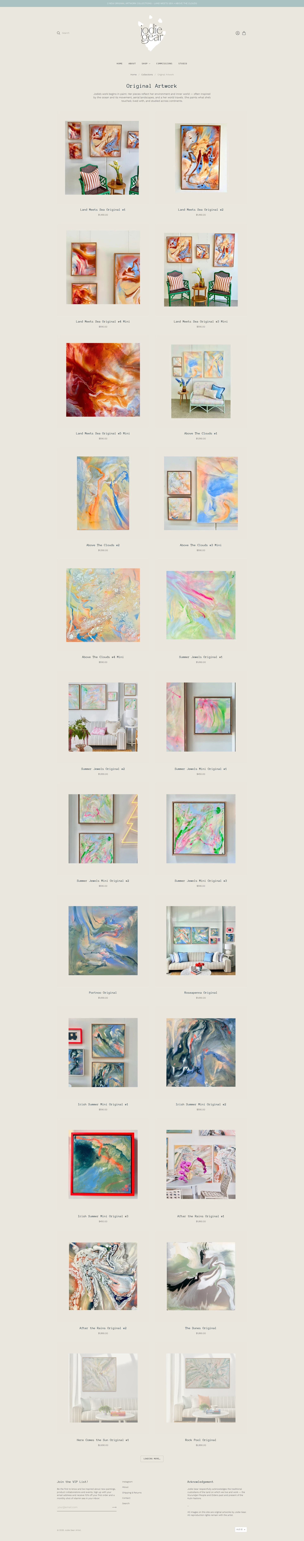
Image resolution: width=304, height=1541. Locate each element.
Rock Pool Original (201, 1440)
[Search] (58, 33)
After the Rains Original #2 (103, 1328)
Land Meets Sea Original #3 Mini (201, 321)
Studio (182, 63)
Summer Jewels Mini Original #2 (103, 880)
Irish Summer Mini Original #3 (103, 1216)
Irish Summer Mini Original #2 (201, 1104)
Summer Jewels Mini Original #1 (201, 768)
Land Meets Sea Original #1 (103, 209)
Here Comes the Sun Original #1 (103, 1440)
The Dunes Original (201, 1328)
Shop (145, 63)
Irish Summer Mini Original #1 (103, 1104)
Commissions (164, 63)
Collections (147, 74)
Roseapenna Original (201, 992)
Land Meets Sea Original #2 (201, 209)
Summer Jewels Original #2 (103, 768)
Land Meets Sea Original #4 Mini (103, 321)
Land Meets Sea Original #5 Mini (103, 433)
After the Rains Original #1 (201, 1216)
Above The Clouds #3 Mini (201, 545)
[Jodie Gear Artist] (152, 33)
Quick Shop (103, 200)
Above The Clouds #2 (103, 545)
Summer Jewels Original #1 (201, 657)
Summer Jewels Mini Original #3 (201, 880)
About (132, 63)
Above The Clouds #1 (201, 433)
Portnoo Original (103, 992)
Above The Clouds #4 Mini (103, 657)
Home (120, 63)
